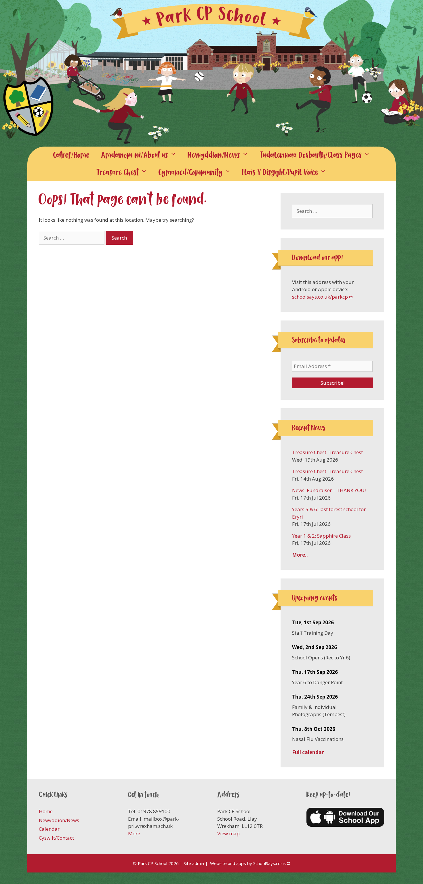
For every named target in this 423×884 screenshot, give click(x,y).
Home (46, 811)
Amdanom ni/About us (134, 155)
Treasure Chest (118, 172)
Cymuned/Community (191, 172)
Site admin (194, 863)
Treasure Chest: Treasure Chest (327, 452)
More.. (300, 554)
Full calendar (308, 752)
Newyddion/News (214, 155)
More (134, 833)
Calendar (49, 829)
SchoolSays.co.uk (269, 863)
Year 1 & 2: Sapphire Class (321, 535)
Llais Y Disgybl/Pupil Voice (280, 172)
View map (228, 833)
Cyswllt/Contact (56, 837)
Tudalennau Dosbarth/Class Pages (311, 155)
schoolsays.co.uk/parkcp (320, 296)
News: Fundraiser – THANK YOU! (329, 490)
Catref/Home (71, 155)
